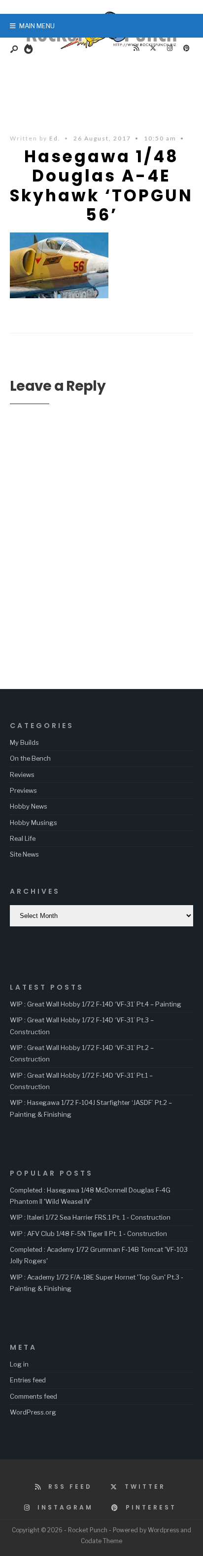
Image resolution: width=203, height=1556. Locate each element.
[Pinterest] (186, 48)
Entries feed (28, 1380)
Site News (24, 854)
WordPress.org (33, 1412)
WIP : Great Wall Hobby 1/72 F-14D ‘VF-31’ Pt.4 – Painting (95, 1004)
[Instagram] (169, 48)
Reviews (22, 774)
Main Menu (36, 26)
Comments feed (33, 1396)
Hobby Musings (33, 822)
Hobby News (28, 806)
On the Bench (30, 758)
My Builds (24, 742)
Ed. (55, 138)
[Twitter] (153, 48)
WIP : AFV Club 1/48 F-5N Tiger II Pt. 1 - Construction (88, 1233)
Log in (19, 1364)
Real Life (22, 838)
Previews (23, 790)
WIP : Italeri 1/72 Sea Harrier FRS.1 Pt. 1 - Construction (90, 1217)
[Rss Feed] (136, 48)
